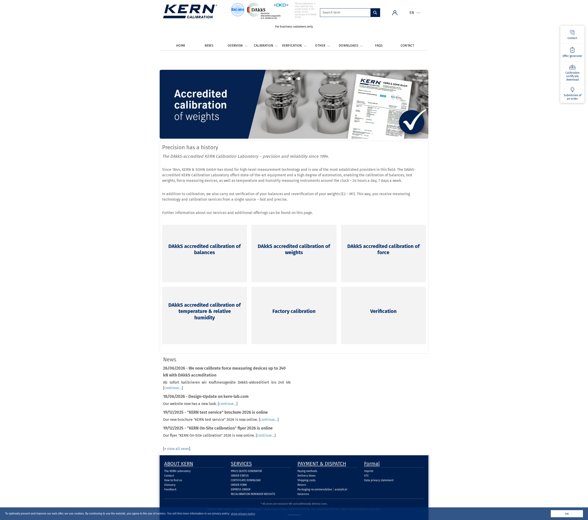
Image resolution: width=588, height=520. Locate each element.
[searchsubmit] (375, 12)
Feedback (170, 489)
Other (320, 46)
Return (301, 484)
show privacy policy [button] (243, 513)
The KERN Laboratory (177, 471)
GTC (366, 475)
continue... (173, 388)
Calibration (264, 46)
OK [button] (567, 513)
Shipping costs (306, 480)
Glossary (169, 484)
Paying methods (307, 471)
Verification (292, 46)
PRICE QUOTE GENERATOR (246, 471)
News (209, 46)
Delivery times (306, 475)
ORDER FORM (239, 484)
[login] (394, 12)
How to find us (173, 480)
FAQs (379, 46)
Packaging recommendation (314, 489)
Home (180, 46)
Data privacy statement (378, 480)
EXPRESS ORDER (240, 489)
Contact (407, 46)
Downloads (349, 46)
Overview (236, 46)
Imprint (368, 471)
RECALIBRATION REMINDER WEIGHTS (253, 494)
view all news (178, 449)
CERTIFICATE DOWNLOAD (246, 480)
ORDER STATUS (240, 475)
